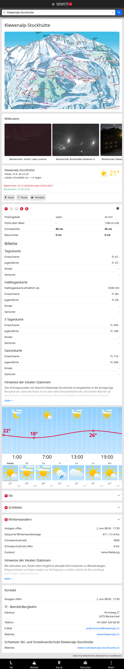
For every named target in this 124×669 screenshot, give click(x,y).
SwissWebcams (115, 655)
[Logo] (64, 3)
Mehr (8, 400)
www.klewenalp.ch (108, 634)
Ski (10, 495)
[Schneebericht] (53, 4)
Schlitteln (15, 507)
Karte (11, 197)
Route (24, 197)
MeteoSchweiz (89, 655)
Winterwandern (20, 519)
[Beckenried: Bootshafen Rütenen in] (75, 139)
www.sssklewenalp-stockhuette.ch (98, 647)
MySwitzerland (102, 655)
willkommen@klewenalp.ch (102, 628)
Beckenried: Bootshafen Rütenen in (75, 159)
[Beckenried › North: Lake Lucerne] (28, 139)
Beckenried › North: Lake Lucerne (27, 159)
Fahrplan (40, 197)
